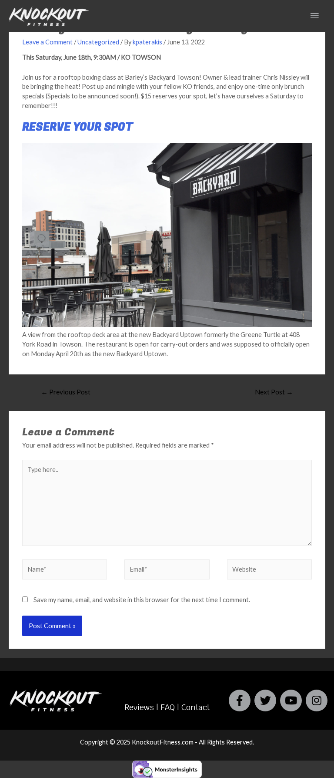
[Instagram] (316, 700)
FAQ (167, 707)
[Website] (269, 571)
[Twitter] (265, 700)
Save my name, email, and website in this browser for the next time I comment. (141, 599)
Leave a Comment (47, 42)
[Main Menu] (314, 16)
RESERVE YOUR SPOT (77, 127)
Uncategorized (98, 42)
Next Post (274, 392)
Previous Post (65, 392)
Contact (194, 707)
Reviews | (142, 707)
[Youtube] (291, 700)
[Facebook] (239, 700)
